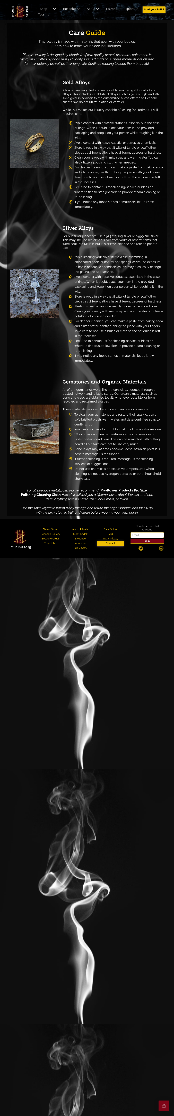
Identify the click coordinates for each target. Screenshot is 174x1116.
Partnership (80, 543)
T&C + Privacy (110, 538)
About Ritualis (80, 529)
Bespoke (69, 9)
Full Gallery (80, 547)
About (91, 9)
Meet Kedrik (80, 534)
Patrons (111, 9)
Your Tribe (50, 543)
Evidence (80, 538)
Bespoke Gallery (50, 534)
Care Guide (110, 529)
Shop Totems (43, 11)
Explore (129, 9)
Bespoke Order (50, 538)
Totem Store (50, 529)
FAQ (110, 534)
